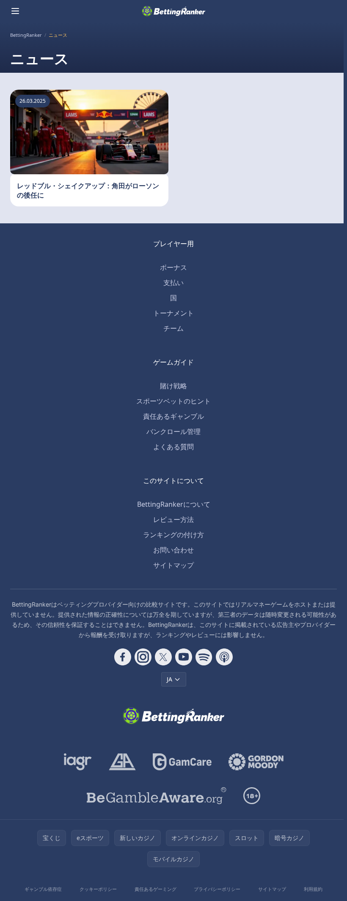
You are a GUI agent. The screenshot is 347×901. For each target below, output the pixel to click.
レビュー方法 (173, 519)
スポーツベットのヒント (173, 401)
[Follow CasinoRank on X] (163, 656)
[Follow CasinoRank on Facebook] (122, 656)
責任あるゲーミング (155, 889)
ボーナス (173, 267)
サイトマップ (173, 565)
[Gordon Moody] (256, 761)
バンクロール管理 (173, 431)
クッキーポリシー (98, 889)
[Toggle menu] (15, 11)
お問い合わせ (173, 550)
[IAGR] (78, 761)
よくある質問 (173, 446)
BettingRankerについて (173, 504)
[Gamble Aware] (156, 795)
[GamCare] (182, 761)
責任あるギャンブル (173, 416)
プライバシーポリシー (217, 889)
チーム (173, 328)
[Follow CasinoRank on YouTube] (183, 656)
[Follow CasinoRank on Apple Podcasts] (224, 656)
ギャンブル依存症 (43, 889)
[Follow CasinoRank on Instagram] (143, 656)
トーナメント (173, 313)
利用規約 (313, 889)
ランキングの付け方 (173, 534)
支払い (173, 282)
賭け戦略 (173, 385)
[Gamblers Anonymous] (122, 761)
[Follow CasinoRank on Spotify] (204, 656)
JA (169, 679)
